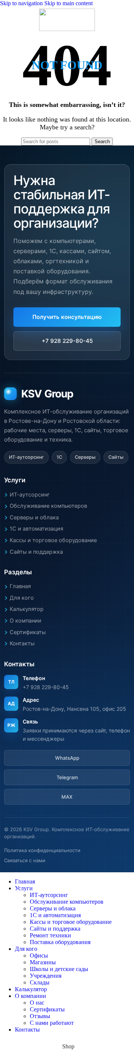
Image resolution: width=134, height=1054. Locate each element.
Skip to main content (68, 3)
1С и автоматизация (36, 528)
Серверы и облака (34, 517)
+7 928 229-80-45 (67, 340)
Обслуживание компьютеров (48, 506)
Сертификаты (28, 632)
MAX (67, 797)
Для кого (22, 597)
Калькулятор (27, 609)
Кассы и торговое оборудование (53, 540)
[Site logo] (67, 29)
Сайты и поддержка (36, 551)
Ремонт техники (50, 935)
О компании (25, 620)
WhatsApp (67, 758)
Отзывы (40, 1016)
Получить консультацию (67, 316)
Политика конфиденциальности (42, 850)
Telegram (67, 777)
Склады (40, 982)
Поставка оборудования (60, 942)
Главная (20, 586)
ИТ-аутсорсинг (30, 494)
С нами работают (52, 1023)
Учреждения (45, 975)
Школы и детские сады (59, 969)
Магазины (43, 962)
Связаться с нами (24, 860)
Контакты (22, 643)
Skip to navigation (22, 3)
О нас (37, 1002)
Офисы (39, 955)
